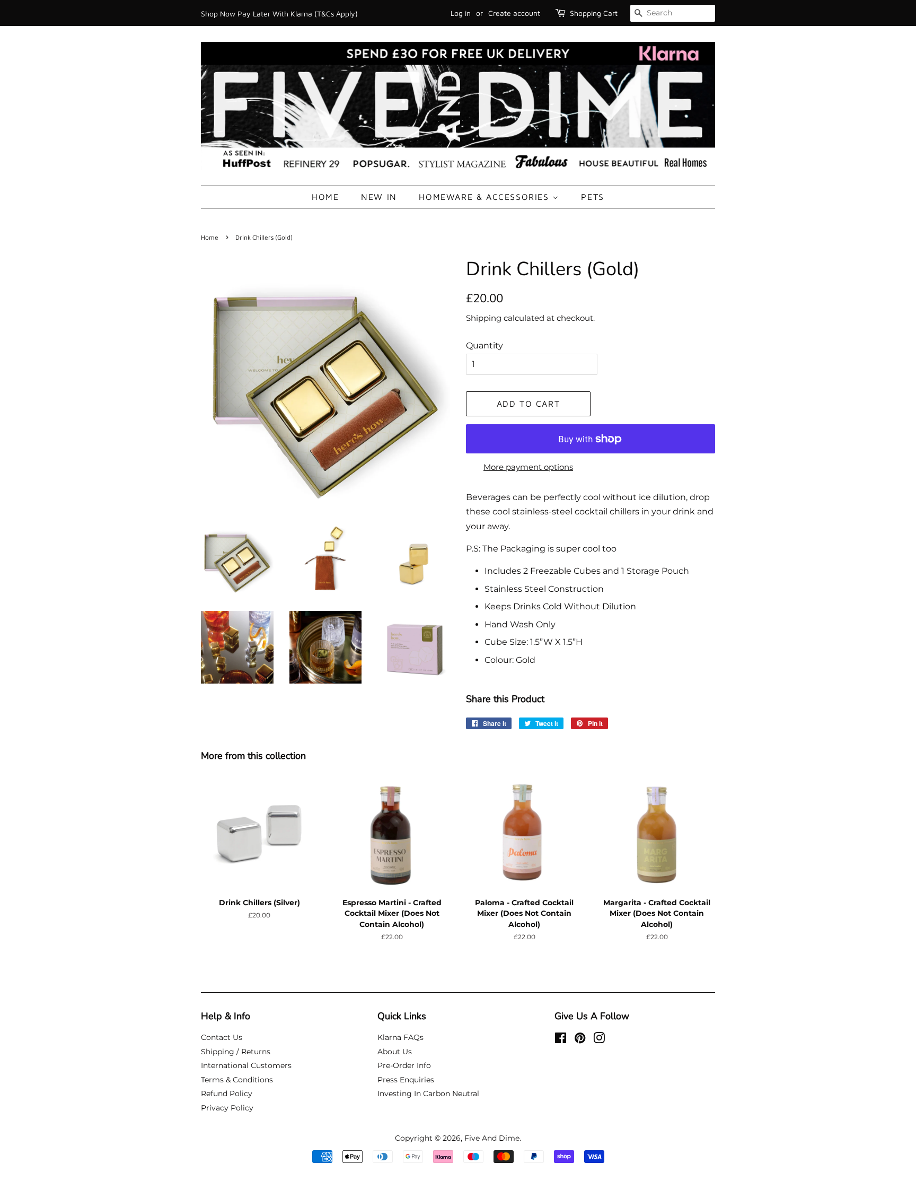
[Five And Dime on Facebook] (560, 1040)
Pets (592, 197)
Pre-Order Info (404, 1065)
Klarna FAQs (400, 1037)
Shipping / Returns (235, 1051)
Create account (514, 13)
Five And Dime (491, 1138)
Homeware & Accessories (485, 197)
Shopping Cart (594, 13)
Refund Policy (226, 1093)
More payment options (528, 467)
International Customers (246, 1065)
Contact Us (221, 1037)
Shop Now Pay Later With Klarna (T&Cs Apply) (279, 13)
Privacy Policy (227, 1108)
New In (379, 197)
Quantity (484, 345)
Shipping (483, 318)
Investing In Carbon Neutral (428, 1093)
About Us (394, 1051)
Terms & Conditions (237, 1079)
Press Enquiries (405, 1079)
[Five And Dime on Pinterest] (580, 1040)
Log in (461, 13)
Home (325, 197)
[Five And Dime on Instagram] (599, 1040)
